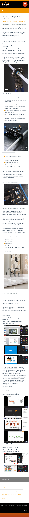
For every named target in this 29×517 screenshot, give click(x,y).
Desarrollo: (19, 510)
